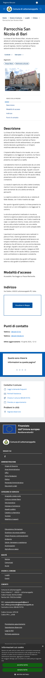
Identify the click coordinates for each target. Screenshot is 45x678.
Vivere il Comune (16, 18)
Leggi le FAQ (9, 630)
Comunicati (9, 562)
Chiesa (35, 18)
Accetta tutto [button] (22, 665)
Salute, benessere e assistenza (16, 542)
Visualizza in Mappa (22, 305)
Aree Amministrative (12, 469)
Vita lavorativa (10, 502)
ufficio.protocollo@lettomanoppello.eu (19, 604)
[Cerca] (40, 9)
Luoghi (27, 18)
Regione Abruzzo (9, 2)
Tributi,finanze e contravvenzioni (16, 536)
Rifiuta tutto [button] (22, 670)
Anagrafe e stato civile (13, 496)
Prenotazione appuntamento (15, 624)
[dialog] (22, 661)
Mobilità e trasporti (11, 519)
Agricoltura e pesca (11, 549)
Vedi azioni (18, 55)
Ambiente (8, 539)
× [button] (42, 646)
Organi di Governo (11, 466)
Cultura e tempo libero (13, 499)
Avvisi (7, 566)
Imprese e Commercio (12, 506)
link (3, 661)
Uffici (6, 472)
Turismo (7, 516)
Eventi (7, 578)
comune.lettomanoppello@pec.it (17, 602)
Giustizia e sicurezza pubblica (15, 532)
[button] (22, 674)
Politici (7, 479)
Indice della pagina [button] (13, 98)
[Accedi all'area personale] (37, 2)
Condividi (7, 55)
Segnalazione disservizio (13, 627)
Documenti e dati (11, 486)
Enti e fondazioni (11, 476)
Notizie (7, 559)
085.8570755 (16, 331)
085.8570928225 (17, 336)
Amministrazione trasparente (15, 644)
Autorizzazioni (10, 545)
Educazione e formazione (13, 529)
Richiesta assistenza (12, 634)
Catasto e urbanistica (12, 512)
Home (5, 18)
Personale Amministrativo (14, 482)
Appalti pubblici (10, 509)
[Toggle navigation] (4, 9)
